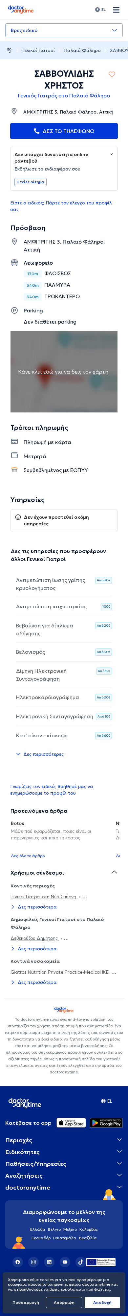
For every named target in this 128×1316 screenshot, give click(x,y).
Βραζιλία (88, 1237)
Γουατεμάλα (64, 1237)
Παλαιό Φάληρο (82, 50)
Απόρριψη (64, 1302)
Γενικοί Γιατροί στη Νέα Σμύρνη (44, 897)
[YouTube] (65, 1262)
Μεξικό (70, 1229)
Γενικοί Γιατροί (38, 50)
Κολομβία (88, 1229)
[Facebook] (17, 1262)
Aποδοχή (102, 1302)
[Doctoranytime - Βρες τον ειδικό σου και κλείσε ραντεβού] (9, 50)
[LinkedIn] (49, 1262)
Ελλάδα (37, 1229)
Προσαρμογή (25, 1302)
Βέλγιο (54, 1229)
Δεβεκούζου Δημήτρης (35, 938)
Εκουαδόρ (41, 1237)
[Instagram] (33, 1262)
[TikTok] (80, 1262)
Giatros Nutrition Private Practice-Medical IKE (60, 972)
